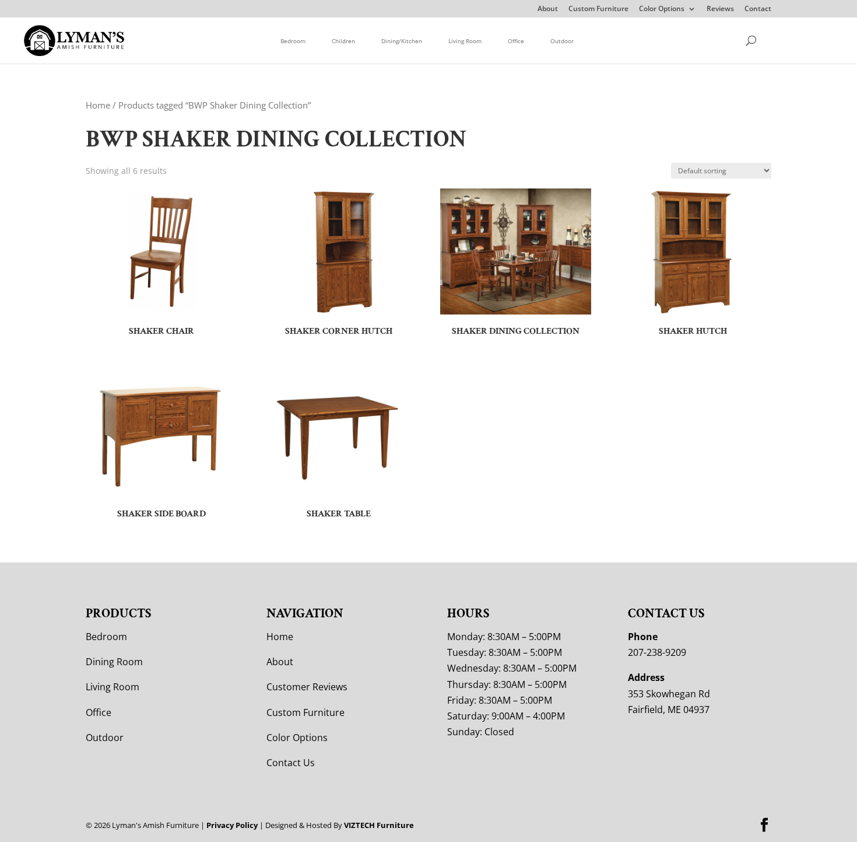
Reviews (720, 9)
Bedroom (292, 41)
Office (516, 41)
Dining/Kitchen (401, 41)
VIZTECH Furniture (379, 825)
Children (343, 41)
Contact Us (290, 762)
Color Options (661, 9)
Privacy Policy (232, 825)
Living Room (465, 41)
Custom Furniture (598, 9)
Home (98, 105)
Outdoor (562, 41)
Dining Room (114, 661)
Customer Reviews (306, 686)
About (548, 9)
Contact (757, 9)
